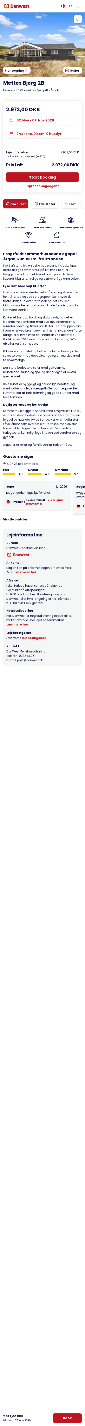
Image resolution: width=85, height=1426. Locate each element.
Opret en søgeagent (42, 186)
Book (67, 1418)
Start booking (42, 177)
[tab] (15, 203)
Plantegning (15, 71)
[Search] (70, 6)
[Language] (63, 6)
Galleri (74, 71)
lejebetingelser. (34, 638)
